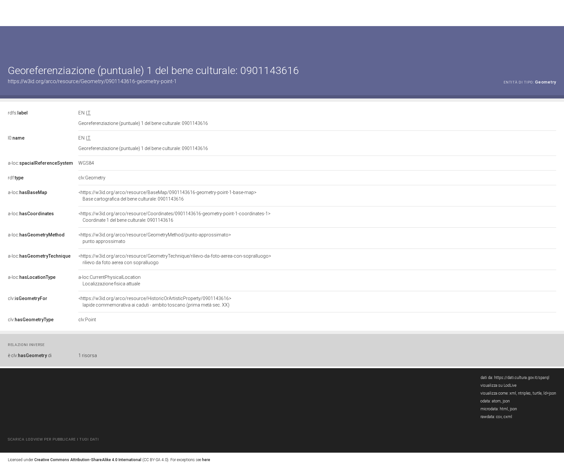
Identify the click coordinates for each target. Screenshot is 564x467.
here (206, 460)
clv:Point (87, 319)
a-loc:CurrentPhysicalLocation (109, 280)
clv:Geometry (91, 177)
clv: (27, 298)
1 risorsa (87, 355)
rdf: (16, 177)
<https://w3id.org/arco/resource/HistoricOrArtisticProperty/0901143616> (154, 302)
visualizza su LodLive (498, 385)
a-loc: (40, 163)
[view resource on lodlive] (553, 42)
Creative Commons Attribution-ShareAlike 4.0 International (87, 460)
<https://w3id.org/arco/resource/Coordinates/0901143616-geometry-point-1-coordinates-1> (174, 217)
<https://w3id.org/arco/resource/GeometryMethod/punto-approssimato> (154, 238)
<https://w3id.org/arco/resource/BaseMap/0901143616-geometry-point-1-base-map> (167, 196)
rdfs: (18, 112)
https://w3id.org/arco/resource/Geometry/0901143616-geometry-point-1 (92, 81)
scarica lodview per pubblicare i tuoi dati (53, 439)
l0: (16, 138)
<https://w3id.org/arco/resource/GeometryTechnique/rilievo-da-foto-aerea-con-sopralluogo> (174, 259)
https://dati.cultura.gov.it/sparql (521, 377)
